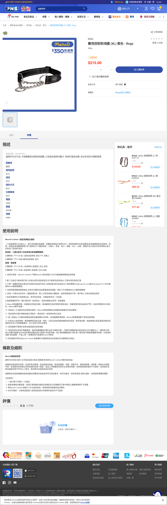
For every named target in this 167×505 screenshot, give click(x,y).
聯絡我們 (158, 470)
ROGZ (90, 39)
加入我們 (111, 474)
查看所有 (158, 147)
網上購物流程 (131, 470)
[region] (83, 500)
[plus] (111, 70)
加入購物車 (139, 69)
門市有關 (158, 478)
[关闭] (163, 500)
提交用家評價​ (104, 406)
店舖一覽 (150, 2)
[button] (128, 8)
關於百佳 (96, 470)
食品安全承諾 (98, 478)
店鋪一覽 (130, 478)
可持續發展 (112, 470)
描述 (11, 135)
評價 (29, 135)
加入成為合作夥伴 (115, 478)
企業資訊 (96, 474)
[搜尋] (84, 8)
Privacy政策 (85, 502)
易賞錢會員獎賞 (135, 2)
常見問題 (158, 474)
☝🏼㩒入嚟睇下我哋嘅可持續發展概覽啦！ (19, 2)
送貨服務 (142, 474)
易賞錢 (129, 474)
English (159, 2)
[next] (163, 16)
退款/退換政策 (145, 470)
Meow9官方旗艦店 (123, 92)
